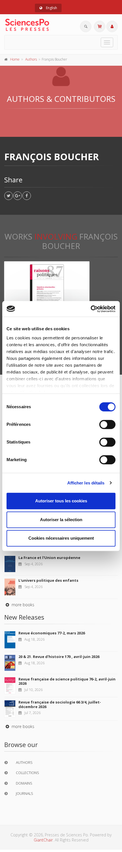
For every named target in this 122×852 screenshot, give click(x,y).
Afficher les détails (86, 482)
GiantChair (43, 840)
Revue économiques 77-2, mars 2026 (51, 633)
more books (22, 604)
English (51, 7)
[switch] (107, 424)
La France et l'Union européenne (49, 557)
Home (15, 59)
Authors (31, 59)
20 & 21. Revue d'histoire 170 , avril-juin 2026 (58, 656)
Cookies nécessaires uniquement (61, 538)
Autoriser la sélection (61, 519)
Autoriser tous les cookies (61, 500)
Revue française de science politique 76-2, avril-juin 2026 (66, 681)
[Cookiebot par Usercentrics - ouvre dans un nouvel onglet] (90, 309)
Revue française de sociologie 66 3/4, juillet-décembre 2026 (59, 704)
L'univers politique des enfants (48, 580)
